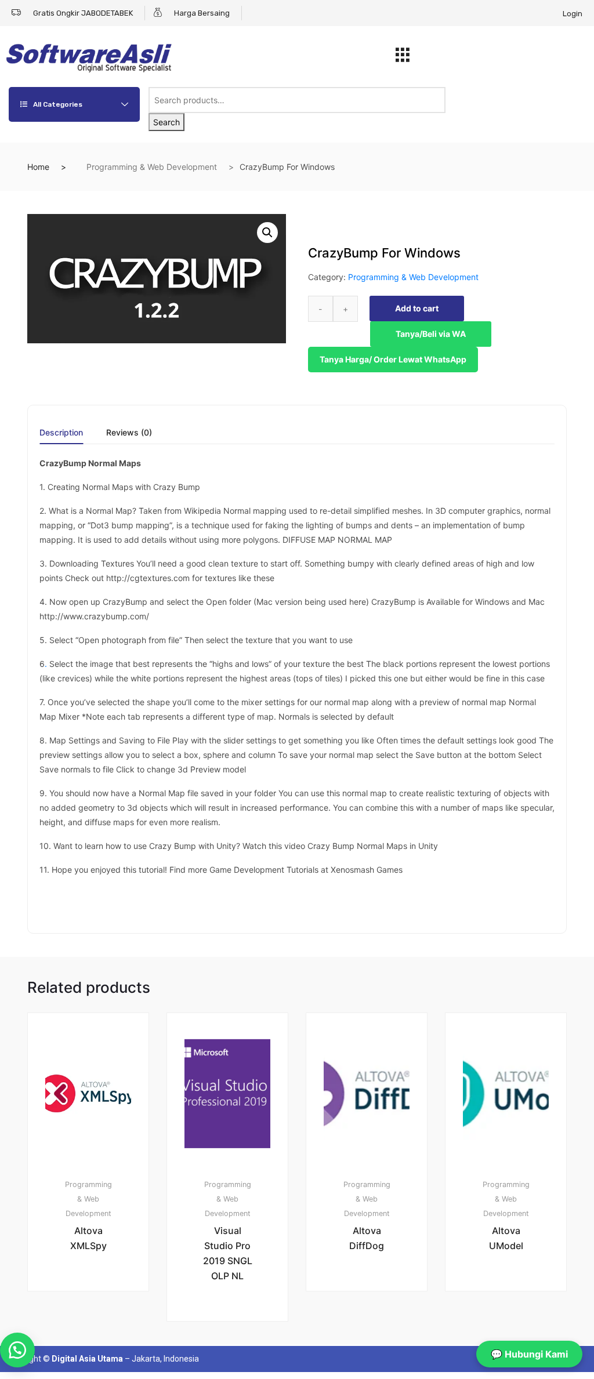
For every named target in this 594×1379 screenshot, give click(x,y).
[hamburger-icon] (403, 58)
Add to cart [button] (95, 1330)
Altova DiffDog (366, 1238)
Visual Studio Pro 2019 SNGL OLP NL (227, 1253)
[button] (267, 232)
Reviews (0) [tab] (129, 433)
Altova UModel (506, 1238)
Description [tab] (61, 433)
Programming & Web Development (151, 167)
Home (38, 167)
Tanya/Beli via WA (431, 334)
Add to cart (417, 308)
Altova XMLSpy (88, 1238)
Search (166, 122)
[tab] (61, 436)
